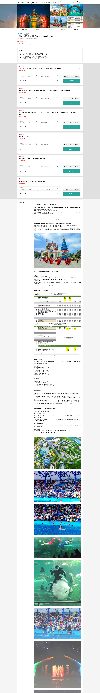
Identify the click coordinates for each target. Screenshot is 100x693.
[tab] (24, 29)
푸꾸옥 (21, 33)
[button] (39, 80)
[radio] (18, 44)
